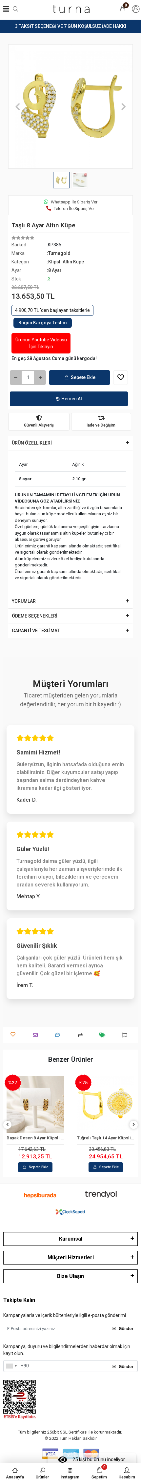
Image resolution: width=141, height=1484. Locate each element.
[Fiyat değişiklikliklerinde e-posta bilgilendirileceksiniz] (104, 1035)
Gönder (126, 1328)
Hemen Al (71, 398)
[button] (17, 106)
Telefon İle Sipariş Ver (74, 208)
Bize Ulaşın (70, 1276)
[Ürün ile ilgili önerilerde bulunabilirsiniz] (126, 1035)
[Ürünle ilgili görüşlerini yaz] (59, 1035)
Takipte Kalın (19, 1300)
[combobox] (11, 1366)
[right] (133, 1125)
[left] (7, 1125)
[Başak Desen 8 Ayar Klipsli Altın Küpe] (35, 1104)
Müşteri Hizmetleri (71, 1257)
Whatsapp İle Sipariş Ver (74, 202)
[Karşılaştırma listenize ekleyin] (82, 1035)
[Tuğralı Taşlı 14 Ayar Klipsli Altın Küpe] (105, 1104)
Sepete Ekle (83, 377)
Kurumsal (70, 1239)
